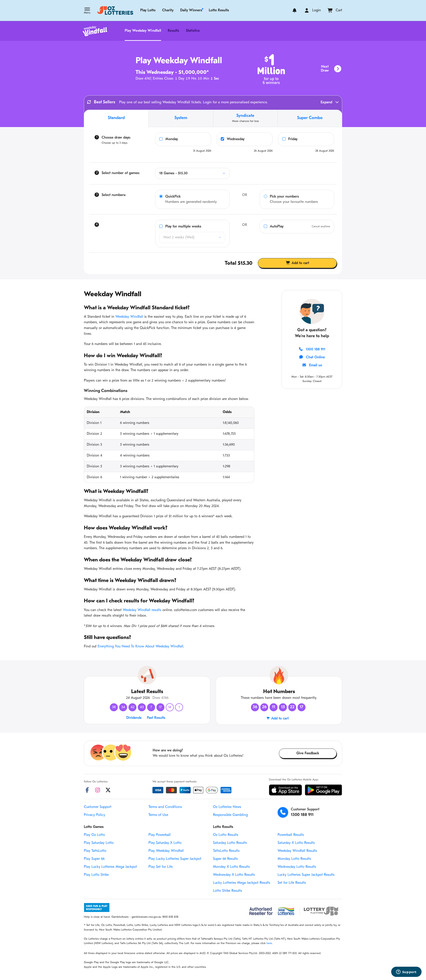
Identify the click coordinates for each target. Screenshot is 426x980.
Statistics (193, 31)
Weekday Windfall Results (297, 851)
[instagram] (97, 790)
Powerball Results (291, 835)
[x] (108, 790)
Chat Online (315, 357)
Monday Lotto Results (294, 859)
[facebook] (87, 790)
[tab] (116, 118)
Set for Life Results (292, 883)
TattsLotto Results (226, 851)
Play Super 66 (94, 859)
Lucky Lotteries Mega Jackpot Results (241, 883)
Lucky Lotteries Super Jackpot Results (306, 875)
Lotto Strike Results (227, 891)
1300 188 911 (315, 349)
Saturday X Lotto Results (296, 843)
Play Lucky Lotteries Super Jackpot (174, 859)
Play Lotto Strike (96, 875)
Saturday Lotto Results (230, 843)
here (269, 943)
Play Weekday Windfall (143, 31)
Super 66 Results (225, 859)
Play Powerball (159, 835)
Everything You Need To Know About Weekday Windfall (140, 646)
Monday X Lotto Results (231, 867)
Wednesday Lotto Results (297, 867)
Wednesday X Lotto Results (234, 875)
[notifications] (294, 10)
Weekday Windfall (129, 317)
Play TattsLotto (95, 851)
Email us (315, 365)
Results (173, 31)
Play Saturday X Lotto (164, 843)
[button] (87, 11)
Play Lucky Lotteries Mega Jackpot (110, 867)
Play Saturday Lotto (99, 843)
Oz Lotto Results (225, 835)
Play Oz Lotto (94, 835)
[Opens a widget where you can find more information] (406, 972)
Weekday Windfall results (142, 610)
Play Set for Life (160, 867)
